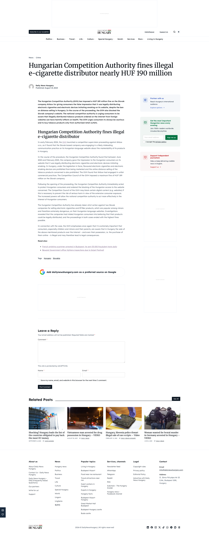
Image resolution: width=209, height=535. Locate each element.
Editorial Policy (139, 474)
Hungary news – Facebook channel (114, 493)
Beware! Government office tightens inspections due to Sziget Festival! (73, 250)
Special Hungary (105, 39)
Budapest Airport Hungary (88, 499)
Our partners (34, 486)
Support (32, 494)
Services (131, 39)
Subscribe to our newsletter (39, 32)
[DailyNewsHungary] (104, 32)
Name (41, 370)
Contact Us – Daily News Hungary (39, 473)
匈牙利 (57, 505)
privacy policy (161, 142)
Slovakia (56, 258)
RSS (108, 482)
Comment (42, 339)
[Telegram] (171, 527)
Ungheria (58, 501)
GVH (64, 142)
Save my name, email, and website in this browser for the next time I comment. (74, 380)
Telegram (111, 474)
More (140, 39)
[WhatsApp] (167, 527)
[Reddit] (175, 527)
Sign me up (171, 137)
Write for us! (34, 490)
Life (81, 39)
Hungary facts (87, 494)
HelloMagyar (149, 32)
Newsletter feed (113, 466)
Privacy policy (139, 470)
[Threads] (179, 527)
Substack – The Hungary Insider (117, 487)
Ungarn (58, 497)
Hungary (47, 258)
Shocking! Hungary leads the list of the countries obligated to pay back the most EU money (47, 435)
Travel (71, 39)
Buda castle (86, 513)
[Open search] (174, 32)
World (120, 39)
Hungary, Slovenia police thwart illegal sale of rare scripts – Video (123, 434)
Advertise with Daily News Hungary (141, 479)
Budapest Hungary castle (91, 509)
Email (85, 370)
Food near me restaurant (91, 474)
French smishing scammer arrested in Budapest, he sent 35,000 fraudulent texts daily (79, 246)
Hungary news (61, 466)
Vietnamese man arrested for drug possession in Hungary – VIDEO (84, 434)
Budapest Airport (88, 470)
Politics (49, 39)
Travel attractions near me (90, 479)
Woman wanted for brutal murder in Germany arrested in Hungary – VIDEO (162, 435)
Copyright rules (139, 466)
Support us (154, 167)
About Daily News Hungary (36, 467)
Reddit (110, 478)
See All (176, 399)
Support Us (164, 32)
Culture (90, 39)
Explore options (156, 107)
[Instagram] (156, 527)
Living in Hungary (155, 39)
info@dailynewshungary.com (171, 470)
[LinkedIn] (148, 527)
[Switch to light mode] (178, 31)
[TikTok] (163, 527)
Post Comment (45, 387)
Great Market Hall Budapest (88, 504)
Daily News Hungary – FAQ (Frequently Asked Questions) (38, 480)
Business (60, 39)
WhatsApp (111, 470)
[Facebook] (152, 527)
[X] (159, 527)
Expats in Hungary (88, 490)
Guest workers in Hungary (88, 485)
